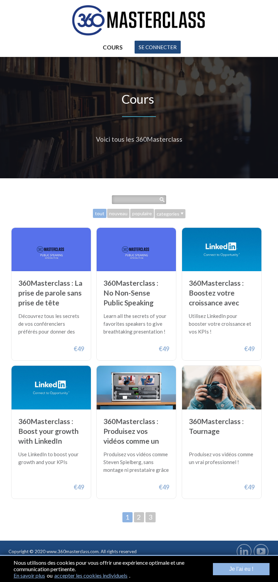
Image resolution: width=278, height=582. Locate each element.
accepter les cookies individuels (90, 575)
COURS (113, 47)
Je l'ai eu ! (241, 569)
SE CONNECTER (158, 47)
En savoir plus (29, 575)
